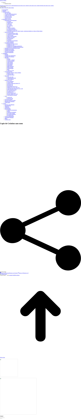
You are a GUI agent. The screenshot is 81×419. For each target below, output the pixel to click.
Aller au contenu (3, 0)
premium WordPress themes (14, 275)
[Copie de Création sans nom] (32, 189)
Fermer (1, 416)
